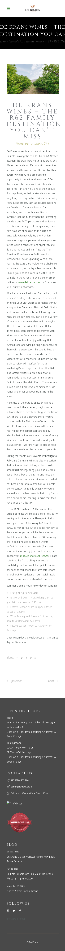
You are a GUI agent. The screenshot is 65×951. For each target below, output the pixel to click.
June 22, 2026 (13, 851)
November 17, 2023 (29, 144)
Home (4, 41)
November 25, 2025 (16, 886)
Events (14, 41)
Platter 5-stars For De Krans (22, 891)
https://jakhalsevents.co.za (33, 556)
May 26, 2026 (12, 869)
